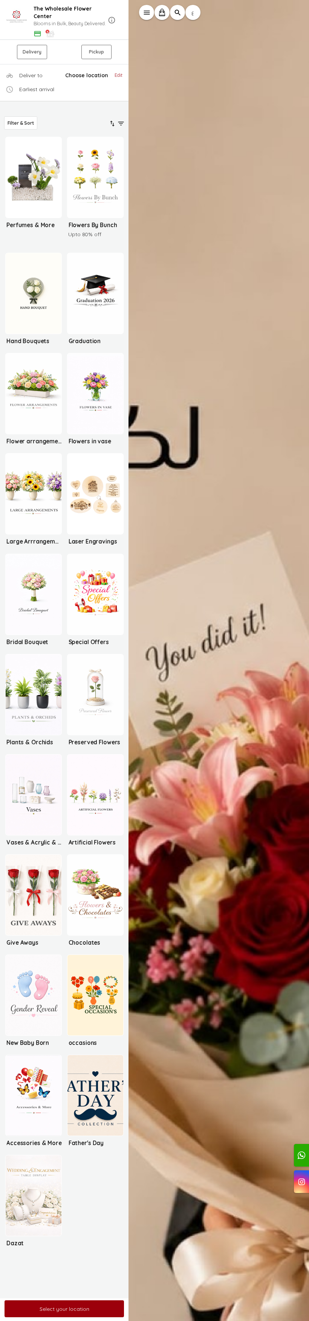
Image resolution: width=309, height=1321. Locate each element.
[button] (64, 20)
